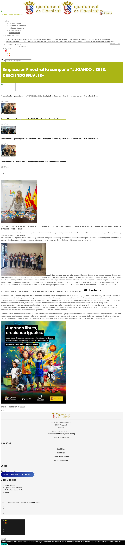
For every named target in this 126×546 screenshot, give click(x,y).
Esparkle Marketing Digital (30, 502)
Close (3, 539)
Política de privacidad (60, 457)
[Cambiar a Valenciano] (9, 53)
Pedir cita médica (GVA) (14, 490)
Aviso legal (61, 453)
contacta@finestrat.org (65, 434)
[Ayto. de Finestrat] (56, 14)
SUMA (7, 492)
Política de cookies (61, 460)
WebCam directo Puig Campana (17, 474)
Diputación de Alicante (13, 487)
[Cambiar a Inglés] (9, 56)
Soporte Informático (61, 437)
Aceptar (4, 544)
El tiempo (60, 449)
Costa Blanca (10, 485)
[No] (7, 544)
